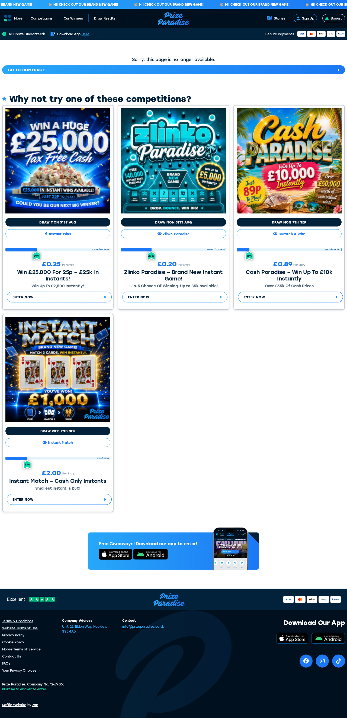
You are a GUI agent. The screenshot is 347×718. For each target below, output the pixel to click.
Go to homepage (26, 69)
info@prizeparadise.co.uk (143, 626)
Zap (35, 705)
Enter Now (23, 297)
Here (85, 34)
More (18, 18)
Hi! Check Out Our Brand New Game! (79, 5)
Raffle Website (14, 705)
